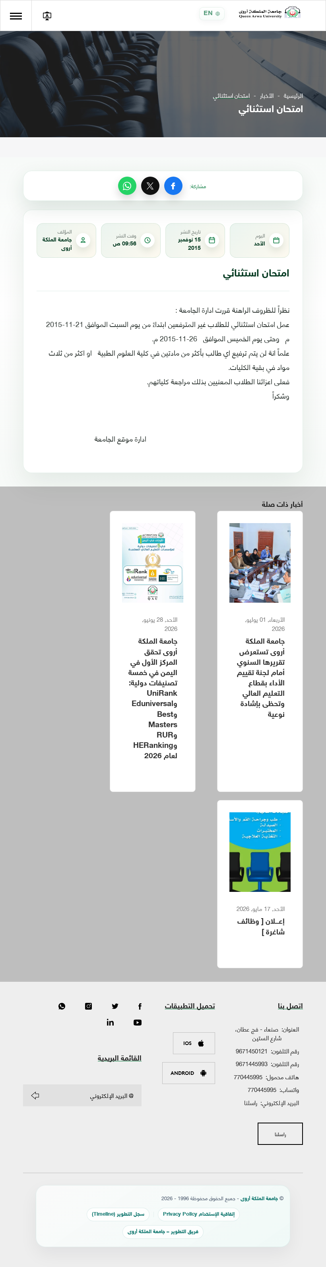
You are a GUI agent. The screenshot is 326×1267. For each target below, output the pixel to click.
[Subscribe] (35, 1096)
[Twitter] (115, 1007)
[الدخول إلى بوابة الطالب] (46, 15)
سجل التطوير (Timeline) (118, 1214)
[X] (150, 186)
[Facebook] (173, 186)
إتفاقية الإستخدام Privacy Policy (199, 1214)
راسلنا (250, 1102)
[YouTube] (138, 1023)
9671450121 (252, 1050)
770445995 (248, 1076)
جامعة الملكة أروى (259, 1199)
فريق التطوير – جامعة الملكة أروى (163, 1232)
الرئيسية (293, 95)
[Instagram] (88, 1007)
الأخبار (267, 95)
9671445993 (252, 1063)
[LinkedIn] (110, 1023)
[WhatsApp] (127, 186)
